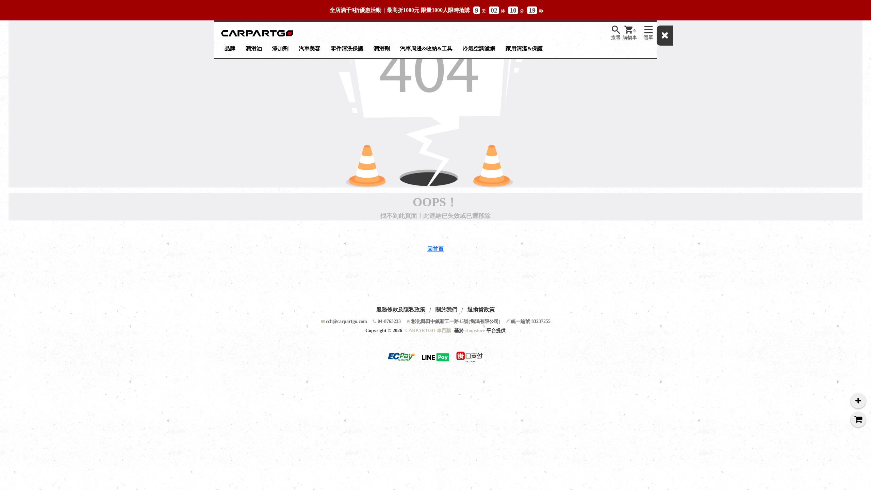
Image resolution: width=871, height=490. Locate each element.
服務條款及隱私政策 (400, 309)
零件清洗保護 (347, 48)
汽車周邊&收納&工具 (426, 48)
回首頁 (435, 249)
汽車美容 (310, 48)
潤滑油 (254, 48)
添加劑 (280, 48)
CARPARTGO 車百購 (428, 330)
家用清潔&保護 (524, 48)
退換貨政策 (481, 309)
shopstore (475, 330)
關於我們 (446, 309)
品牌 (230, 48)
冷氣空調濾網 (479, 48)
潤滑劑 (382, 48)
